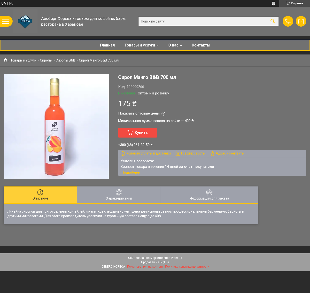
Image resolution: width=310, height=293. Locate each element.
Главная (107, 45)
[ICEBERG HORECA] (25, 21)
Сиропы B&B (65, 60)
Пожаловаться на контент (145, 266)
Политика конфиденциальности (187, 266)
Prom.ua (176, 258)
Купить (141, 132)
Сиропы (46, 60)
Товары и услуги (139, 45)
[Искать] (273, 21)
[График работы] (301, 21)
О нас (173, 45)
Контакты (201, 45)
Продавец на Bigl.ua (155, 262)
